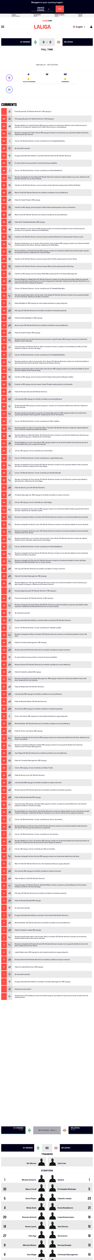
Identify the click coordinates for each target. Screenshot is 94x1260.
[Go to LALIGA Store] (47, 20)
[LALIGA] (42, 27)
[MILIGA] (90, 27)
